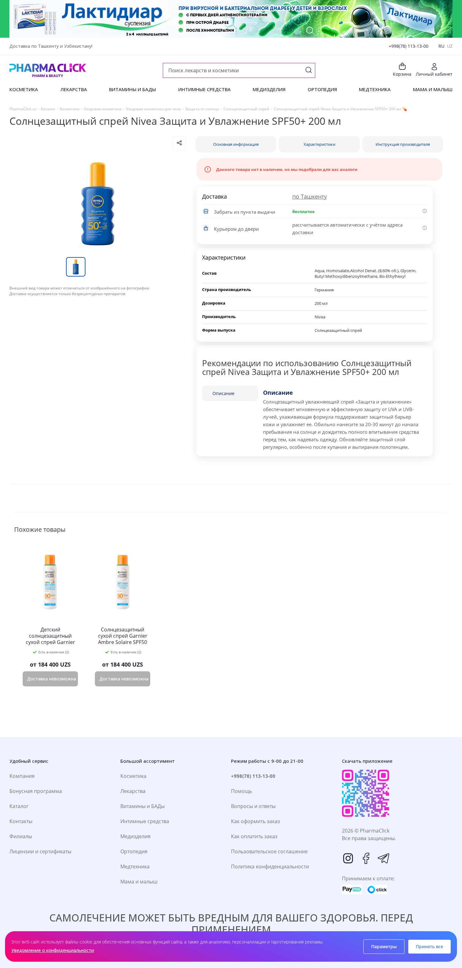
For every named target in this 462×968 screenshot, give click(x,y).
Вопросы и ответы (253, 806)
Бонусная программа (35, 791)
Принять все (429, 946)
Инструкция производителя (403, 144)
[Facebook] (366, 858)
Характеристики (319, 144)
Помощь (241, 791)
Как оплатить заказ (254, 836)
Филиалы (20, 836)
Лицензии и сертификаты (40, 851)
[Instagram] (348, 858)
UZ (450, 46)
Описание (223, 393)
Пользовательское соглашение (269, 851)
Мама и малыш (138, 881)
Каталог (19, 806)
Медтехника (135, 866)
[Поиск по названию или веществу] (308, 70)
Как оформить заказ (255, 821)
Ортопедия (133, 851)
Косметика (133, 776)
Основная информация (236, 144)
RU (441, 46)
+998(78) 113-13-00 (408, 46)
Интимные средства (144, 821)
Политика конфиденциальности (270, 866)
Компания (22, 776)
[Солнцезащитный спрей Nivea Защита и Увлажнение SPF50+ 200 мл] (98, 203)
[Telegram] (383, 858)
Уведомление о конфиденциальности (52, 950)
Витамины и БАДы (142, 806)
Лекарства (133, 791)
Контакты (20, 821)
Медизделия (135, 836)
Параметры (384, 946)
